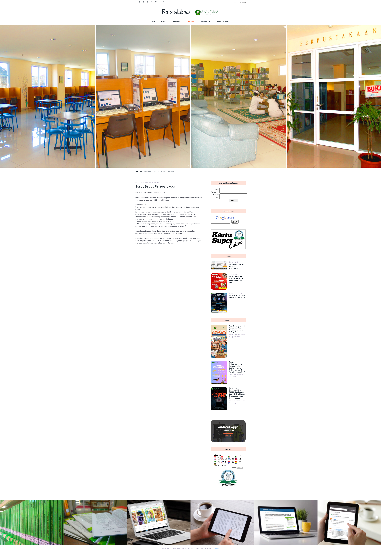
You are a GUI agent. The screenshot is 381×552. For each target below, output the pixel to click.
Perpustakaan (178, 12)
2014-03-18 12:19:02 (152, 182)
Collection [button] (205, 22)
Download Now (228, 435)
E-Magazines (95, 522)
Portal (234, 2)
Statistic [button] (176, 22)
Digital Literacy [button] (223, 22)
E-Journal (222, 522)
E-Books (159, 522)
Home (154, 22)
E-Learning (242, 2)
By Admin (138, 182)
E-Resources (286, 522)
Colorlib (216, 548)
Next (212, 414)
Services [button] (191, 22)
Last (230, 414)
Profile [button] (163, 22)
